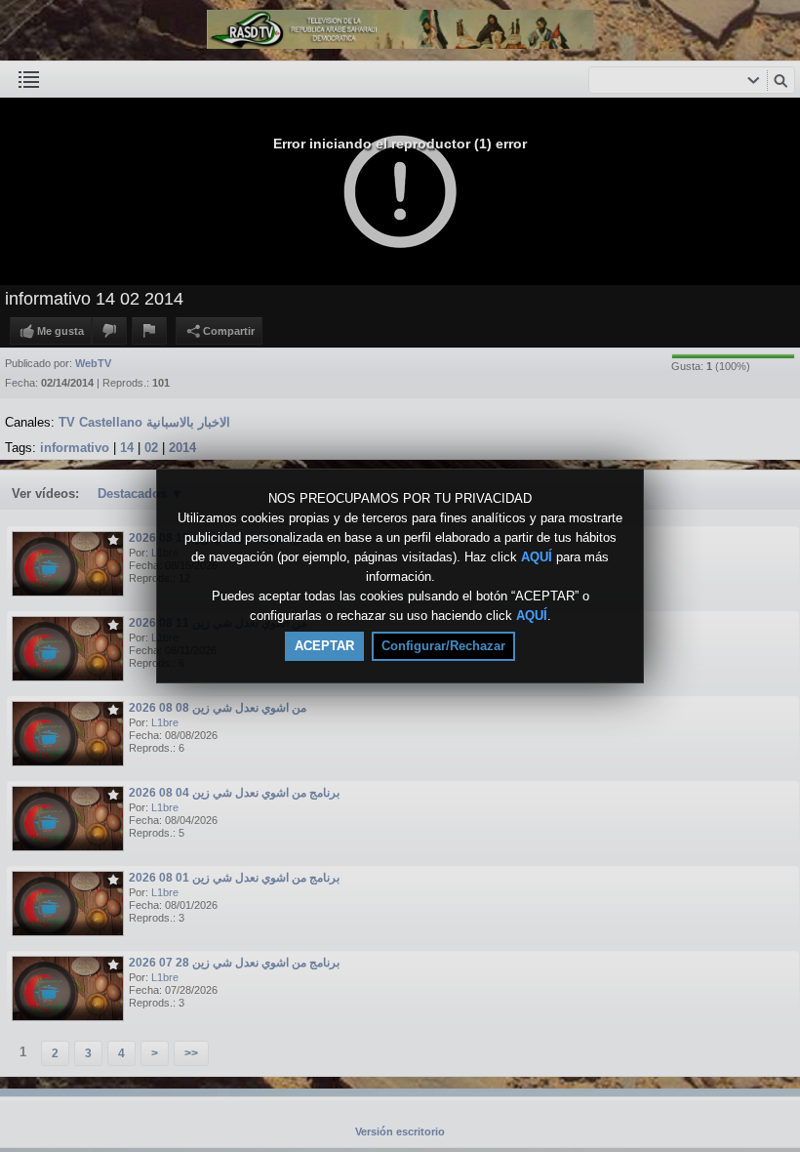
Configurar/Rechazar (443, 645)
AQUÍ (536, 557)
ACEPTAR (324, 645)
